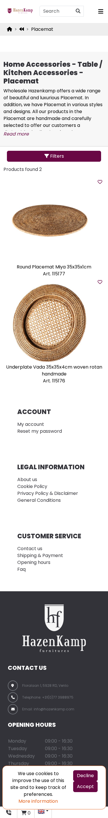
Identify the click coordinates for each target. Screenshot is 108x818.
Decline (85, 775)
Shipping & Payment (40, 555)
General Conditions (39, 500)
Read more (16, 134)
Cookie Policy (32, 486)
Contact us (29, 548)
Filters (56, 156)
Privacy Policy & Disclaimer (47, 493)
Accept (85, 786)
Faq (21, 569)
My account (30, 424)
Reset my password (39, 431)
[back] (21, 29)
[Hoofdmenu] (99, 11)
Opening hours (33, 562)
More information (38, 801)
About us (27, 479)
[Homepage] (9, 29)
